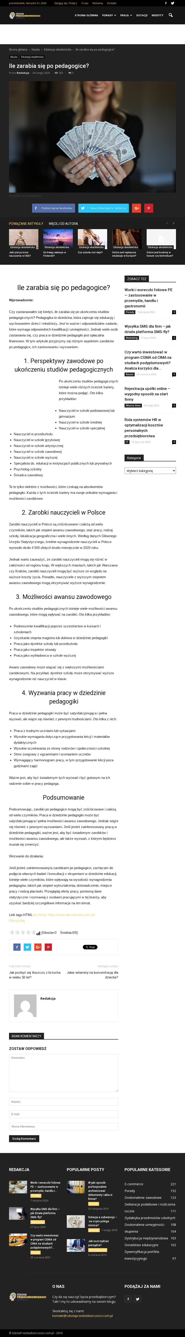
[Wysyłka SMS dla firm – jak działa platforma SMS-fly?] (18, 1213)
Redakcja (23, 72)
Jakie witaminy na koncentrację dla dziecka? (92, 975)
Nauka (13, 56)
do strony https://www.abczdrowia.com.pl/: (64, 915)
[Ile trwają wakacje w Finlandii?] (58, 239)
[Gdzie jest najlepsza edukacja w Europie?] (126, 239)
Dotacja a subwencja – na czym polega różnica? (102, 1221)
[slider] (22, 932)
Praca (124, 15)
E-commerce (134, 1184)
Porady (107, 15)
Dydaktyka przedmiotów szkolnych (150, 1218)
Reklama (97, 3)
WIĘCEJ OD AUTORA (63, 224)
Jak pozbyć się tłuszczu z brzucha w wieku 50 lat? (34, 975)
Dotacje (142, 15)
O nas (84, 3)
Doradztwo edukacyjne (141, 1245)
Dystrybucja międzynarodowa (146, 1238)
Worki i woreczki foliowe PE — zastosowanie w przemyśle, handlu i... (45, 1186)
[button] (170, 15)
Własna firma (133, 405)
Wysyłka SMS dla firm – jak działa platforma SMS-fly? (45, 1213)
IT (127, 442)
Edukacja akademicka (32, 56)
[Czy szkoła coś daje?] (92, 239)
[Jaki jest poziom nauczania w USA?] (23, 239)
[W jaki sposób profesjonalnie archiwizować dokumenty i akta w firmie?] (76, 1187)
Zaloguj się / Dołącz (65, 3)
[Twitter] (172, 3)
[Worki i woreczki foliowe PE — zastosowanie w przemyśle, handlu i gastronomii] (18, 1187)
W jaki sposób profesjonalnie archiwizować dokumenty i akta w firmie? (100, 1191)
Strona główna (86, 15)
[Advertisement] (92, 34)
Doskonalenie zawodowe (143, 1197)
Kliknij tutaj (17, 921)
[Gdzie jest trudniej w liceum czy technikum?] (161, 239)
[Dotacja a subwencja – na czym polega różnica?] (76, 1221)
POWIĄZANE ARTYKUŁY (26, 224)
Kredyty (157, 15)
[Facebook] (165, 3)
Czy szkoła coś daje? (90, 252)
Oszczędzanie (98, 1250)
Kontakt (111, 3)
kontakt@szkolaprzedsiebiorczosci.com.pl (82, 1316)
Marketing (132, 337)
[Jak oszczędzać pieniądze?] (76, 1245)
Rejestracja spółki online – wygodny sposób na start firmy (147, 394)
